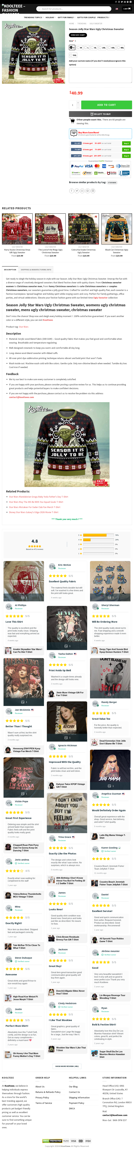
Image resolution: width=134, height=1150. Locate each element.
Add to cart (106, 105)
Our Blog (73, 1086)
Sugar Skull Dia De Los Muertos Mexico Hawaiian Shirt (112, 1054)
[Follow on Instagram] (119, 2)
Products (102, 17)
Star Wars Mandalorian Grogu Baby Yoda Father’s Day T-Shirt (38, 496)
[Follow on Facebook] (116, 2)
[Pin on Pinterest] (87, 190)
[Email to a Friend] (82, 190)
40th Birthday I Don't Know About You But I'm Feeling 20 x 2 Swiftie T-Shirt (70, 881)
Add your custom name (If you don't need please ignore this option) (97, 62)
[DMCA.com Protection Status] (52, 1141)
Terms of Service (43, 1102)
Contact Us (74, 1092)
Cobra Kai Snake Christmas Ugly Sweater (83, 251)
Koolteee (48, 319)
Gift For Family (66, 17)
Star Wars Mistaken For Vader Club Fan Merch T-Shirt (34, 507)
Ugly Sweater (96, 23)
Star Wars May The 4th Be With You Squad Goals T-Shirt (36, 501)
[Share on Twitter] (76, 190)
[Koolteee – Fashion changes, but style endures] (15, 9)
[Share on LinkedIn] (92, 190)
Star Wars (112, 183)
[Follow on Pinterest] (128, 2)
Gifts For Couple (86, 17)
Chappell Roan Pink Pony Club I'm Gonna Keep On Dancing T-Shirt (26, 848)
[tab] (10, 269)
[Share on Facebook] (71, 190)
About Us (39, 1086)
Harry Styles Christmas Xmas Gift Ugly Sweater (17, 251)
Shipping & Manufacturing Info (36, 269)
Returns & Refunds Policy (47, 1092)
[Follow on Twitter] (122, 2)
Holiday (50, 17)
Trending (81, 23)
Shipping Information (79, 1097)
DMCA (72, 1108)
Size (71, 41)
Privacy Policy (42, 1097)
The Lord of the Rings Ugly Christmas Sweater (50, 251)
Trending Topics (33, 17)
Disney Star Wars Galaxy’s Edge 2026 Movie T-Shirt (33, 512)
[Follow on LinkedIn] (131, 2)
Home (71, 23)
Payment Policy (76, 1102)
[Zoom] (6, 80)
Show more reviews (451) (67, 1066)
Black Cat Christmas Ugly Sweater (116, 251)
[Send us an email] (125, 2)
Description (10, 269)
